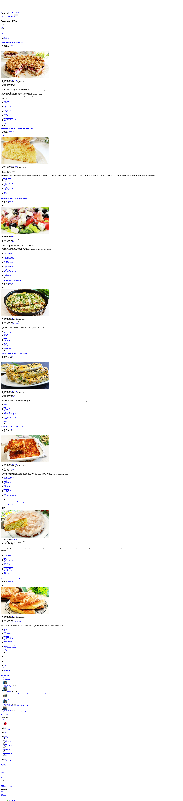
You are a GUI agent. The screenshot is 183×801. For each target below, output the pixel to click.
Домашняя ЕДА (11, 16)
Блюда (13, 396)
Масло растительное (9, 341)
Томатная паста (8, 482)
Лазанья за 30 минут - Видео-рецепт (12, 426)
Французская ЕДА (7, 745)
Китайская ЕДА (7, 757)
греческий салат (8, 275)
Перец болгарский (8, 257)
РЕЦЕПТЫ (5, 12)
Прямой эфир (5, 675)
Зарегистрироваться (5, 774)
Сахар (5, 103)
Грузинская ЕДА (7, 753)
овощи (5, 274)
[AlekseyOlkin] (5, 696)
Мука (5, 102)
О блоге (2, 27)
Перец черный (7, 270)
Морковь (6, 481)
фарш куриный (7, 478)
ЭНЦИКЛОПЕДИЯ (14, 12)
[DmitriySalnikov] (5, 709)
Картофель (6, 636)
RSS (6, 27)
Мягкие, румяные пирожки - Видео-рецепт (14, 578)
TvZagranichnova (7, 685)
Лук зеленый (7, 408)
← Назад (5, 655)
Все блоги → (4, 764)
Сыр (5, 407)
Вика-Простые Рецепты (10, 119)
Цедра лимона (7, 110)
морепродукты (7, 348)
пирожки (6, 649)
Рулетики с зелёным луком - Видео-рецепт (14, 353)
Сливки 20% (7, 189)
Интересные (6, 36)
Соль (5, 107)
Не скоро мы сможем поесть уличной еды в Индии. (16, 711)
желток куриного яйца (9, 414)
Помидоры (6, 256)
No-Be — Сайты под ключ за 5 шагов (10, 765)
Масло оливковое (8, 262)
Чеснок (6, 265)
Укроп (5, 344)
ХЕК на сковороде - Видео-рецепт (11, 280)
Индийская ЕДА (7, 760)
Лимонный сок (7, 263)
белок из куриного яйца (10, 413)
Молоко (6, 492)
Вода (5, 336)
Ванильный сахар (8, 105)
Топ (4, 719)
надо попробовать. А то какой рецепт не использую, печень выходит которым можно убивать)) (26, 693)
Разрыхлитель (7, 106)
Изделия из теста (16, 621)
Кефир (5, 181)
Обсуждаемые (6, 38)
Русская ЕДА (6, 729)
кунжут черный (8, 416)
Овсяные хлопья (7, 101)
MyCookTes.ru (4, 11)
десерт (5, 121)
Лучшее (5, 39)
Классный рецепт (7, 686)
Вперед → (5, 665)
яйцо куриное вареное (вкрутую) (12, 405)
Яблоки (6, 563)
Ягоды (5, 116)
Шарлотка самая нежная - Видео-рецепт (13, 502)
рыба (5, 347)
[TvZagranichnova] (5, 684)
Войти (5, 667)
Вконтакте (3, 795)
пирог (5, 120)
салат (5, 272)
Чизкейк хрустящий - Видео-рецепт (11, 42)
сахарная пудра (7, 568)
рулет (5, 421)
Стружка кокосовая (8, 118)
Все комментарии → (6, 714)
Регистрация (6, 670)
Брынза (6, 261)
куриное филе (7, 637)
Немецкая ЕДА (7, 749)
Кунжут (6, 646)
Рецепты (5, 737)
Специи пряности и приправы (11, 487)
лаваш (5, 420)
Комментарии (6, 677)
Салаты (14, 241)
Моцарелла (6, 489)
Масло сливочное (8, 109)
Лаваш (5, 404)
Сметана (6, 115)
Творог (5, 111)
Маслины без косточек (9, 260)
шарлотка (6, 573)
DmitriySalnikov (7, 710)
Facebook (3, 793)
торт (5, 123)
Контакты (3, 783)
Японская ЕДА (7, 726)
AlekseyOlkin (11, 45)
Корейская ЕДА (7, 741)
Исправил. (6, 699)
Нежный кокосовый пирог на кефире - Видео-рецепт (17, 128)
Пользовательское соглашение (8, 786)
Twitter (2, 794)
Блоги (2, 785)
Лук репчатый (7, 332)
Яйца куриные (7, 112)
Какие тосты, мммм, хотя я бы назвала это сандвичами (16, 705)
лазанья (6, 496)
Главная (2, 16)
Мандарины (7, 564)
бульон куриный (8, 641)
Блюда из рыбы (16, 323)
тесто (5, 650)
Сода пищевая (7, 633)
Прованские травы (8, 266)
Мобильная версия (6, 778)
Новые (5, 37)
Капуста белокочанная (8, 253)
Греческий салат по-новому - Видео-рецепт (14, 198)
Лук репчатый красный (9, 258)
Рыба (4, 331)
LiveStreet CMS (11, 767)
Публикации (6, 679)
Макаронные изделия (8, 477)
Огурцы (6, 254)
